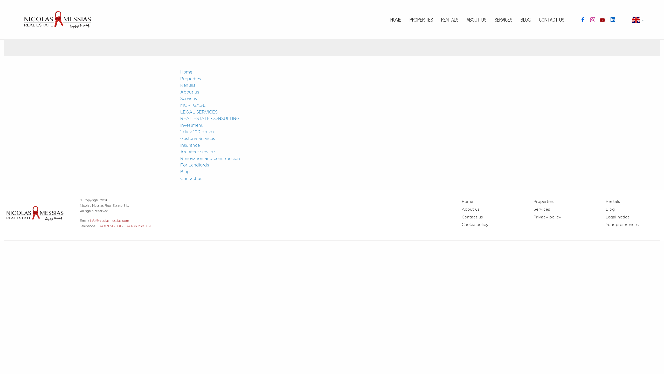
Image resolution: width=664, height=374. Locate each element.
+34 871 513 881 (109, 226)
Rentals (449, 19)
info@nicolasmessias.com (109, 221)
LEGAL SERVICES (199, 112)
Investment (191, 125)
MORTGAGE (193, 105)
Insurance (190, 145)
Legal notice (618, 217)
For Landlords (194, 165)
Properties (421, 19)
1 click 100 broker (197, 131)
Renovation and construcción (210, 158)
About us (476, 19)
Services (503, 19)
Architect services (198, 151)
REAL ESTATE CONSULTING (210, 118)
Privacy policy (547, 217)
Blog (526, 19)
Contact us (551, 19)
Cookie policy (475, 224)
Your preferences (622, 224)
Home (395, 19)
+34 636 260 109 (137, 226)
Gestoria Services (197, 138)
